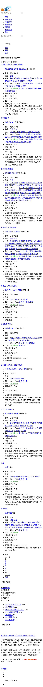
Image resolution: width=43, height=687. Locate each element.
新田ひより (28, 476)
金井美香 (36, 183)
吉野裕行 (23, 81)
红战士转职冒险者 (11, 414)
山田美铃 (20, 522)
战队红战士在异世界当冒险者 (16, 69)
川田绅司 (26, 249)
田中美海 (26, 78)
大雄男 (22, 193)
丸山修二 (31, 83)
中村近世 (19, 190)
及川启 (35, 256)
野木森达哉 (34, 254)
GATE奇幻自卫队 (12, 612)
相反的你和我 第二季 (13, 605)
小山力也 (33, 527)
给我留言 (31, 636)
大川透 (34, 185)
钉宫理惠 (20, 132)
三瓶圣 (37, 188)
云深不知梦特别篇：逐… (14, 610)
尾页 (6, 577)
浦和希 (25, 300)
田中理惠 (27, 132)
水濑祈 (27, 340)
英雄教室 (8, 513)
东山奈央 (34, 338)
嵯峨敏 (16, 193)
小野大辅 (36, 241)
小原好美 (26, 527)
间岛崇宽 (38, 198)
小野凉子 (21, 246)
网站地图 (4, 636)
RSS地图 (11, 636)
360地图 (25, 636)
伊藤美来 (27, 338)
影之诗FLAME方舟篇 (13, 290)
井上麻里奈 (35, 132)
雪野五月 (29, 183)
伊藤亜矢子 (37, 88)
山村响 (19, 300)
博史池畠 (31, 251)
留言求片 (4, 669)
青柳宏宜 (33, 190)
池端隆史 (31, 188)
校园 (15, 520)
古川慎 (9, 426)
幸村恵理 (27, 525)
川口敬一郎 (23, 83)
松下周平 (26, 254)
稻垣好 (19, 78)
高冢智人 (19, 527)
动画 (11, 520)
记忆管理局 (9, 607)
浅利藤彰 (26, 190)
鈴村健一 (30, 81)
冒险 (11, 421)
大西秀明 (38, 83)
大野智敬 (33, 78)
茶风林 (28, 185)
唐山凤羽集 (9, 617)
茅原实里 (29, 241)
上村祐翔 (13, 300)
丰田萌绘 (36, 476)
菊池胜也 (38, 251)
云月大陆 (9, 615)
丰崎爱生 (36, 244)
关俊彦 (39, 185)
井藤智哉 (13, 78)
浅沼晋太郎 (34, 249)
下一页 (7, 575)
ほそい (23, 86)
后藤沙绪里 (29, 246)
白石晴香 (34, 525)
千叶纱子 (36, 246)
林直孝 (30, 302)
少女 (15, 129)
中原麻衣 (22, 183)
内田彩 (20, 525)
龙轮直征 (34, 195)
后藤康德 (31, 198)
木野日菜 (34, 522)
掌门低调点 (9, 620)
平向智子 (28, 193)
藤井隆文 (19, 254)
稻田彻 (39, 527)
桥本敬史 (17, 86)
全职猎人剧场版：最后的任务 (16, 369)
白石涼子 (13, 132)
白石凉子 (16, 81)
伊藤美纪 (22, 185)
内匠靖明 (13, 476)
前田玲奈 (20, 476)
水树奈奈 (29, 244)
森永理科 (22, 244)
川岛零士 (13, 522)
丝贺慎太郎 (36, 193)
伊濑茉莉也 (19, 378)
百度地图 (18, 636)
